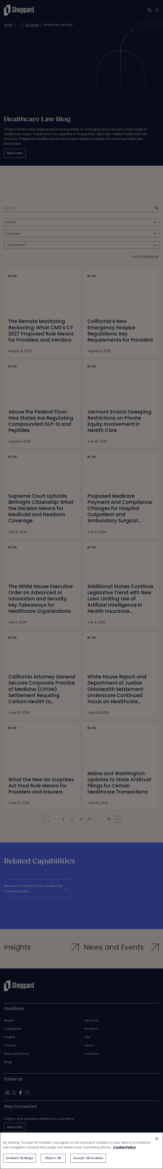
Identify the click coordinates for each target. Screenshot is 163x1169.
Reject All (53, 1158)
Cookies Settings (19, 1158)
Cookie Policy (124, 1147)
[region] (81, 1150)
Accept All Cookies (88, 1158)
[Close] (156, 1138)
